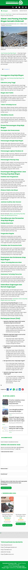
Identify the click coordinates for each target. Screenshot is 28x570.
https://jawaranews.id (6, 545)
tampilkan (7, 69)
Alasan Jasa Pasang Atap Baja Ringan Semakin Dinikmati (14, 19)
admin (18, 24)
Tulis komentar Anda (7, 451)
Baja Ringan (9, 25)
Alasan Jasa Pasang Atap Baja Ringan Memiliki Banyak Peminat (13, 214)
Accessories (15, 11)
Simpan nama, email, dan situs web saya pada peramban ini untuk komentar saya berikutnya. (14, 482)
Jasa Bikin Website (21, 567)
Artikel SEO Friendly (5, 552)
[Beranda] (16, 7)
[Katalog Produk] (19, 7)
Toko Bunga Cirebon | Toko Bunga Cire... (20, 515)
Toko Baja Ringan (17, 566)
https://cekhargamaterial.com (9, 547)
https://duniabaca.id (6, 549)
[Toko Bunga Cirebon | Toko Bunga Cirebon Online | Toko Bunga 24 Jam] (20, 505)
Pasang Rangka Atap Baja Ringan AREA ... (7, 515)
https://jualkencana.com (7, 554)
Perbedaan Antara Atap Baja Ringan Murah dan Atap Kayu (14, 299)
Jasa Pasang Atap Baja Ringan (8, 53)
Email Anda (4, 474)
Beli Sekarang (8, 525)
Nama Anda (4, 468)
